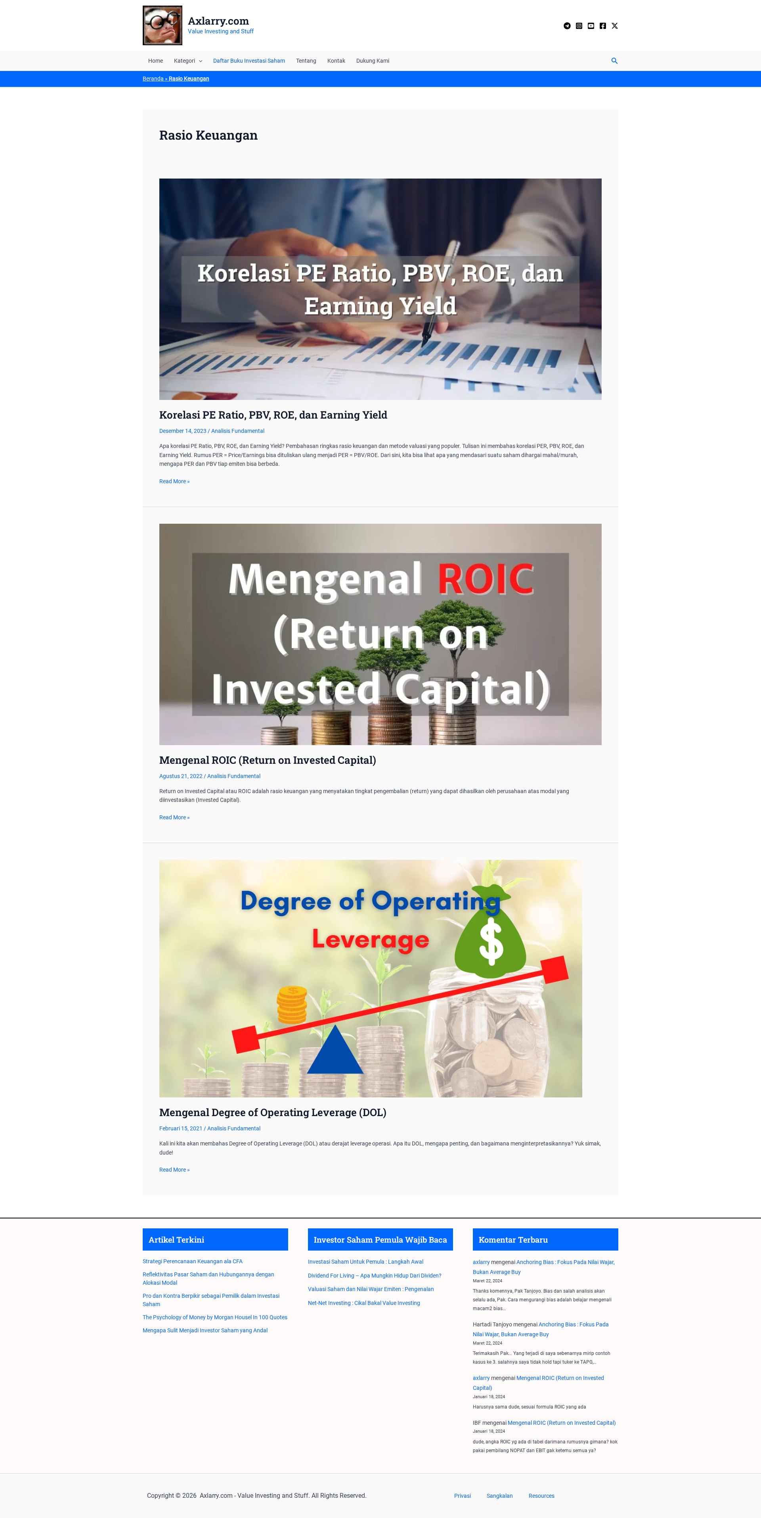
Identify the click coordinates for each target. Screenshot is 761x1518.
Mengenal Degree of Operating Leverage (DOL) (272, 1112)
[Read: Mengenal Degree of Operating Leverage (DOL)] (370, 978)
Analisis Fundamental (237, 431)
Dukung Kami (372, 61)
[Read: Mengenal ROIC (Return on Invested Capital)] (380, 634)
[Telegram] (567, 25)
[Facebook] (602, 25)
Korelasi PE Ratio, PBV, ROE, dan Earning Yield (273, 414)
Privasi (462, 1496)
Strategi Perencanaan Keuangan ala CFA (193, 1261)
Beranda (153, 78)
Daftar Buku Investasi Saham (249, 61)
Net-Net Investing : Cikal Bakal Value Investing (364, 1303)
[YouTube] (591, 25)
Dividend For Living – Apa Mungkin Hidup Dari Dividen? (375, 1275)
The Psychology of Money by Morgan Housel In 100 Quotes (215, 1317)
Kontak (336, 61)
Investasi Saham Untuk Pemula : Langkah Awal (365, 1262)
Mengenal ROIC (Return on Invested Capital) (267, 760)
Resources (541, 1496)
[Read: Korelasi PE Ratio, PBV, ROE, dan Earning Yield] (380, 289)
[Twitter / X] (614, 25)
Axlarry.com (218, 20)
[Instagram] (579, 25)
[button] (198, 61)
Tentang (306, 61)
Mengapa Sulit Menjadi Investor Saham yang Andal (205, 1330)
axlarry (481, 1262)
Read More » (174, 482)
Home (155, 61)
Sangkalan (500, 1496)
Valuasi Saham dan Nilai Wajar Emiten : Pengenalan (371, 1289)
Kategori (184, 61)
